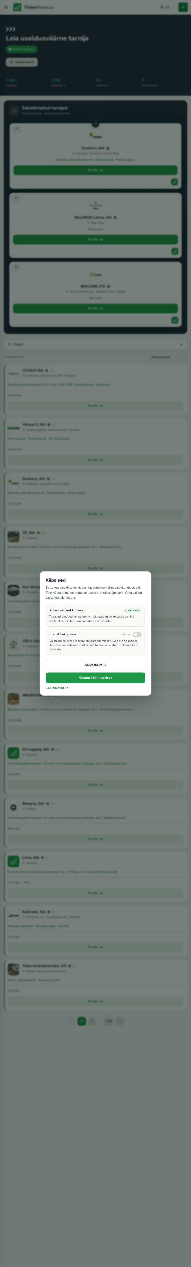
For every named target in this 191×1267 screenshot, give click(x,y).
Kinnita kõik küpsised (96, 678)
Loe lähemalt (55, 688)
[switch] (132, 634)
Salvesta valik (95, 665)
